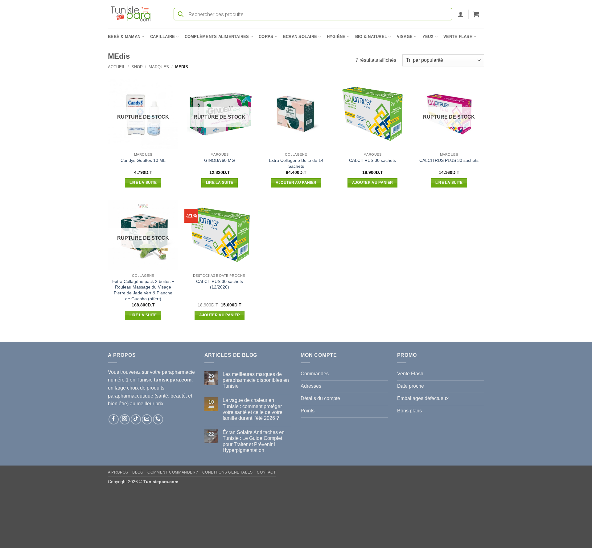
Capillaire (162, 36)
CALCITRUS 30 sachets (372, 160)
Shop (137, 67)
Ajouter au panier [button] (296, 182)
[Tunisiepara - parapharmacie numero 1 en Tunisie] (133, 14)
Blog (137, 472)
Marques (159, 67)
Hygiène (336, 36)
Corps (266, 36)
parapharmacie (178, 372)
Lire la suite (143, 182)
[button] (461, 14)
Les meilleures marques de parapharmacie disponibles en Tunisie (256, 380)
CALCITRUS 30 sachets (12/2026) (219, 284)
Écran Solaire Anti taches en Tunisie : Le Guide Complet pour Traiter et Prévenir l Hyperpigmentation (254, 441)
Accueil (116, 67)
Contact (266, 472)
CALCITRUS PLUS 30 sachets (449, 160)
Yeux (428, 36)
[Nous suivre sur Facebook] (114, 419)
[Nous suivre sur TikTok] (136, 419)
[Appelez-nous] (158, 419)
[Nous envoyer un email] (147, 419)
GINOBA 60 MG (219, 160)
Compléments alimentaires (217, 36)
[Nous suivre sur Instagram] (125, 419)
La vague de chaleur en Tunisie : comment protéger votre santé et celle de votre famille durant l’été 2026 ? (252, 409)
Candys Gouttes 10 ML (143, 160)
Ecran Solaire (300, 36)
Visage (405, 36)
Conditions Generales (227, 472)
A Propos (118, 472)
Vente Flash (457, 36)
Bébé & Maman (124, 36)
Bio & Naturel (371, 36)
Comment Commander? (172, 472)
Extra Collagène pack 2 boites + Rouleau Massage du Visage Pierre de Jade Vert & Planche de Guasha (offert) (143, 290)
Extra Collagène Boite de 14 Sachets (296, 163)
